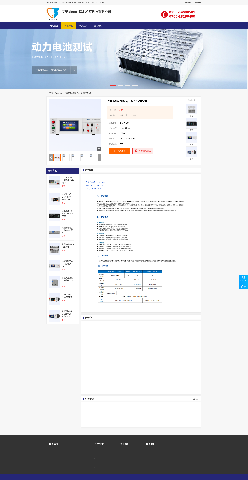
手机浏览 (101, 2)
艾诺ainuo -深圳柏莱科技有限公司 (86, 11)
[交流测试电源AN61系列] (191, 114)
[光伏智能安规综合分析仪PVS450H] (191, 142)
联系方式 (83, 26)
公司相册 (98, 26)
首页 (51, 93)
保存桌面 (91, 2)
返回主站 (188, 2)
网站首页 (54, 26)
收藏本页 (81, 2)
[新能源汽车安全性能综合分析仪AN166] (191, 156)
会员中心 (198, 2)
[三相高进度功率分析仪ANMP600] (191, 128)
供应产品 (68, 26)
